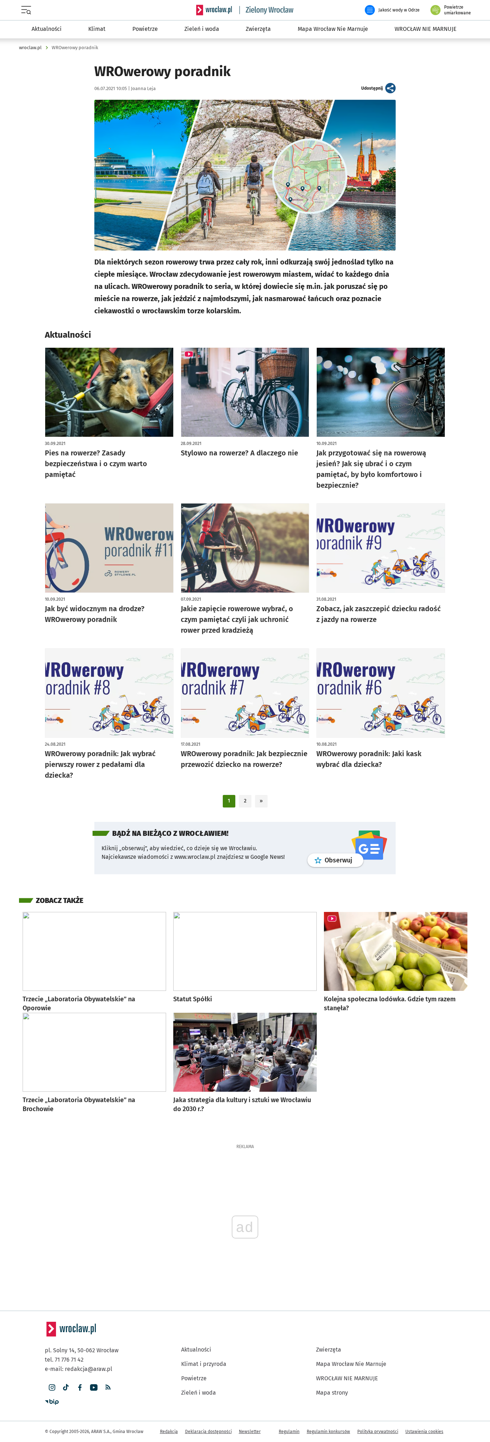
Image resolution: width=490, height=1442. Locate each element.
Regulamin (289, 1431)
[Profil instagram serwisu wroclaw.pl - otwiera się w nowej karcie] (52, 1387)
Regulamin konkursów (328, 1431)
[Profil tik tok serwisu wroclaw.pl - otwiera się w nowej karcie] (66, 1387)
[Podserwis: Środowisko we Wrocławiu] (266, 10)
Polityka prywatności (377, 1431)
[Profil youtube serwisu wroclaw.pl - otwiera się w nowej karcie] (94, 1387)
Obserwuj (344, 860)
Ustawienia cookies (424, 1431)
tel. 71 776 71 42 (64, 1359)
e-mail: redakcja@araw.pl (78, 1369)
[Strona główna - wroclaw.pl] (214, 10)
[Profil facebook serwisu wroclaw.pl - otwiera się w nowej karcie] (80, 1387)
